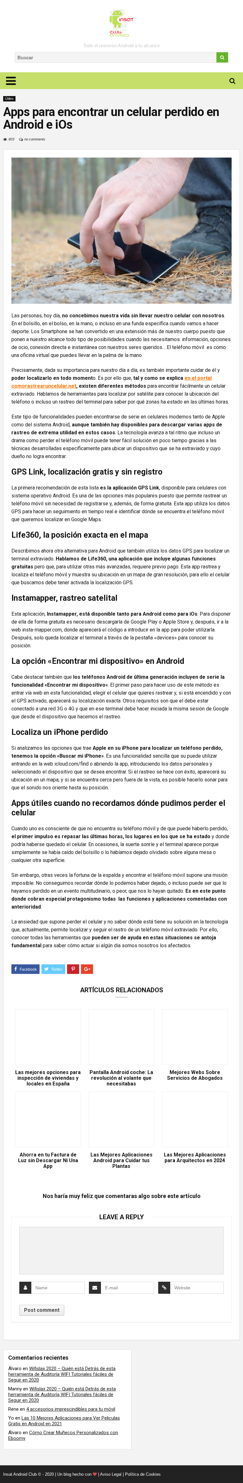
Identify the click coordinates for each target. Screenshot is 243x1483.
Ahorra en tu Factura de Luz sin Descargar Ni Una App (48, 1160)
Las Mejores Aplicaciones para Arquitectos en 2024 (195, 1157)
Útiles (9, 98)
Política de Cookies (143, 1474)
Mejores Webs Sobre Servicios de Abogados (195, 1075)
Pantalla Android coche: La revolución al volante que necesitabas (121, 1078)
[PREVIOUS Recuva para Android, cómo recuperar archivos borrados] (6, 1467)
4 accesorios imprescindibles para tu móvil (70, 1409)
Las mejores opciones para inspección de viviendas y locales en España (48, 1078)
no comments (34, 139)
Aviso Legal (111, 1474)
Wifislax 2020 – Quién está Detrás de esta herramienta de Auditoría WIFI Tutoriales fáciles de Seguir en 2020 (61, 1374)
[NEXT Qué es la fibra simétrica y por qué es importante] (236, 1467)
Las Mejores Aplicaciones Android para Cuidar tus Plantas (121, 1160)
